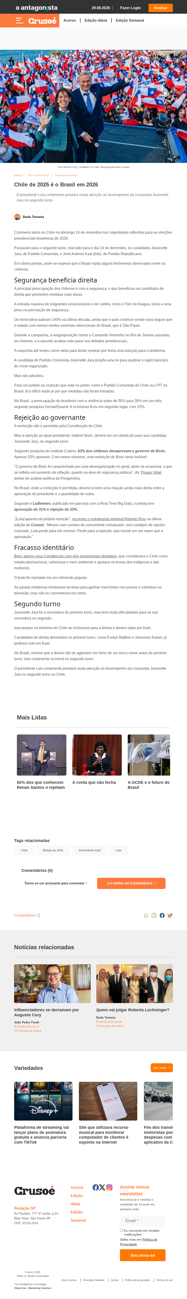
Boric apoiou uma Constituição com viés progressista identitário (65, 556)
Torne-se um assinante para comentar (54, 883)
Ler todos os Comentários (129, 883)
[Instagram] (109, 1188)
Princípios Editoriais (94, 1280)
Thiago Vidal (150, 472)
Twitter (170, 915)
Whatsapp (146, 915)
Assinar (160, 8)
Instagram (154, 915)
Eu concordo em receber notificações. (141, 1232)
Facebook (162, 915)
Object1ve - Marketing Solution (32, 1288)
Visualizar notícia (31, 737)
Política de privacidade (137, 1280)
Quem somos (69, 1280)
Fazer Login (130, 8)
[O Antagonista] (36, 8)
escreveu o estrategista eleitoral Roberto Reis (109, 519)
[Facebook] (96, 1187)
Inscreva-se (143, 1255)
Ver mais (160, 1068)
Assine (115, 1280)
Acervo (69, 20)
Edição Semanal (130, 20)
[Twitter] (102, 1187)
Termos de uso (164, 1280)
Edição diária (96, 20)
